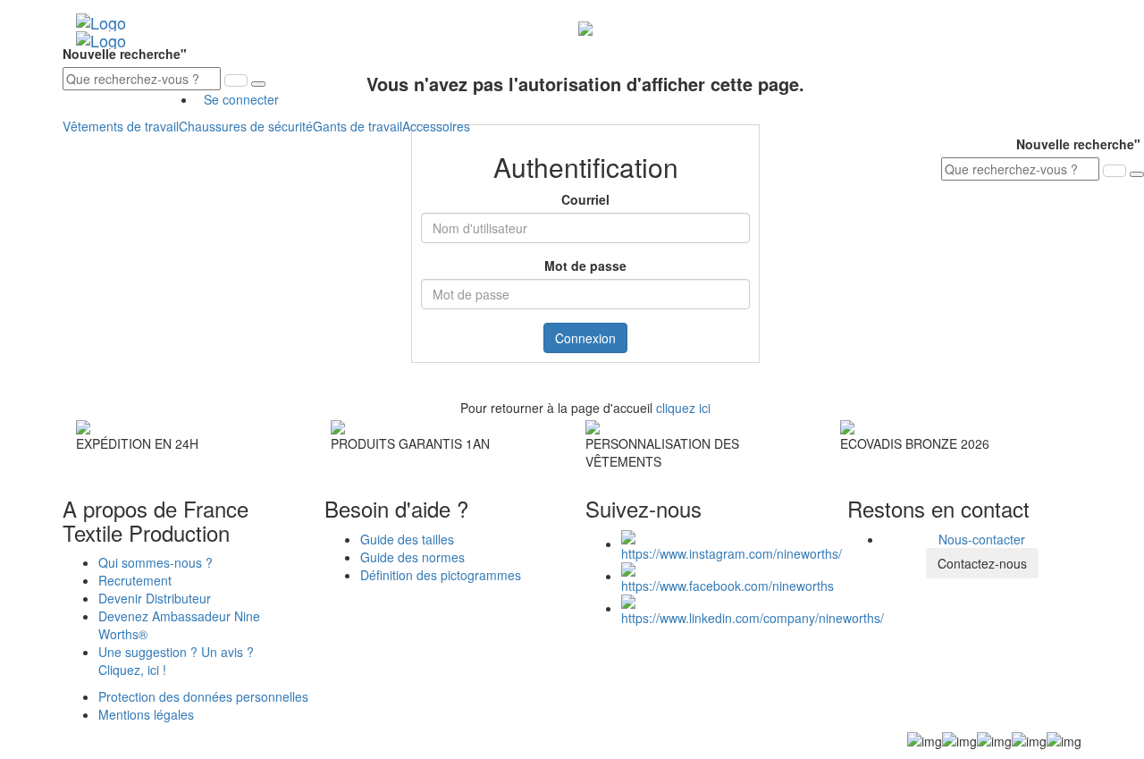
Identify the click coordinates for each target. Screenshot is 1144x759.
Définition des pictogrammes (440, 575)
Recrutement (135, 580)
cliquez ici (683, 408)
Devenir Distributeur (154, 598)
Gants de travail (357, 126)
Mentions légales (146, 714)
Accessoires (436, 126)
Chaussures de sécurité (246, 126)
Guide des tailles (407, 539)
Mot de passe (585, 265)
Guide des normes (412, 557)
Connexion (585, 338)
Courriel (585, 199)
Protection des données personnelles (203, 696)
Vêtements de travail (121, 126)
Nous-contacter (981, 539)
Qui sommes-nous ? (155, 562)
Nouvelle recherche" (126, 54)
